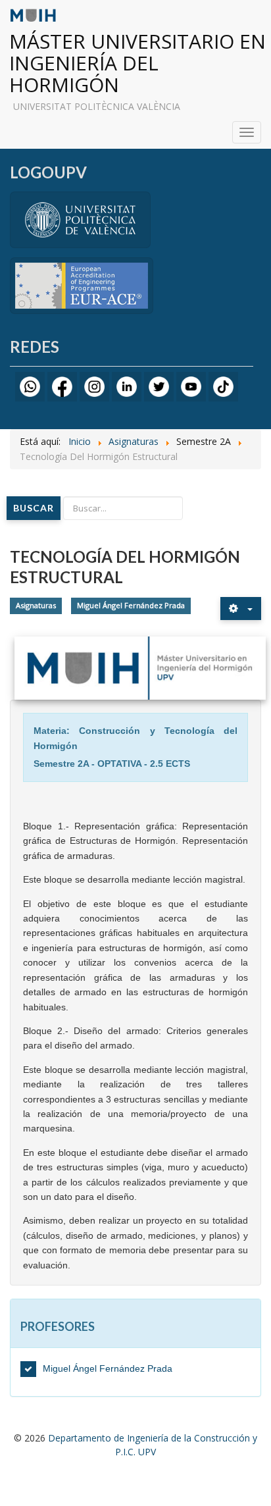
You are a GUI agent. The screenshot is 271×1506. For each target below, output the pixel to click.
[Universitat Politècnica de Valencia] (80, 219)
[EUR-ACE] (81, 284)
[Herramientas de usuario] (240, 608)
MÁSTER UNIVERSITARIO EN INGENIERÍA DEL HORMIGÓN (137, 62)
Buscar (33, 507)
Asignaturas (36, 606)
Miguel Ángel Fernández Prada (131, 606)
